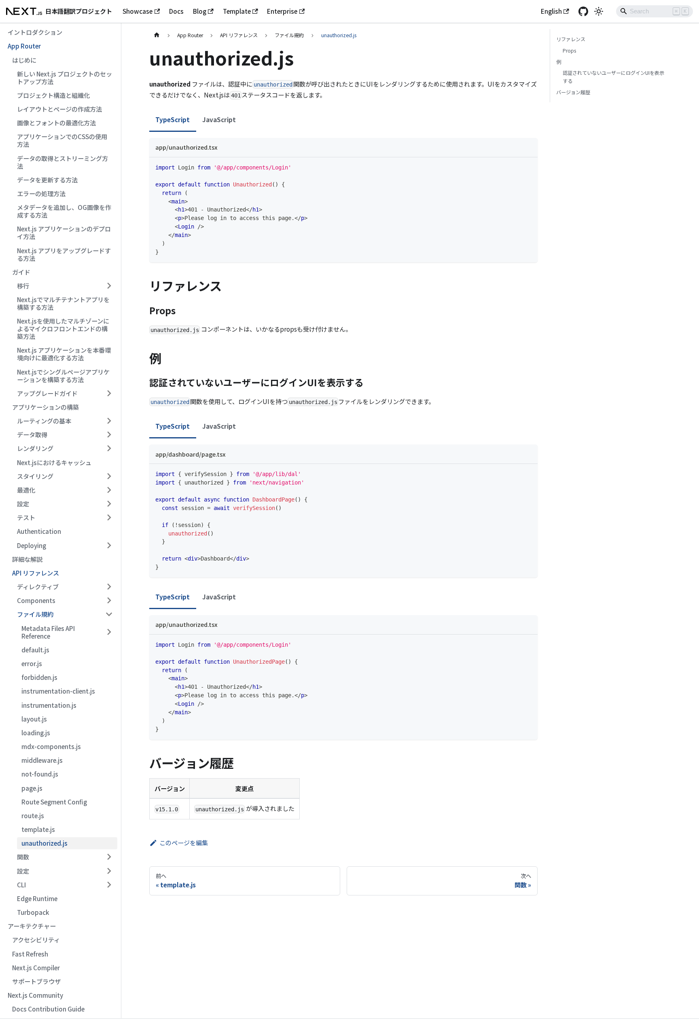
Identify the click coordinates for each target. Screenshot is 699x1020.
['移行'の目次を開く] (108, 285)
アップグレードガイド (47, 393)
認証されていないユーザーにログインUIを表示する (613, 77)
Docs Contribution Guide (48, 1008)
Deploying (31, 545)
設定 (23, 503)
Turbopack (33, 912)
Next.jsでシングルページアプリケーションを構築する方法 (63, 375)
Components (36, 600)
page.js (31, 787)
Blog (199, 10)
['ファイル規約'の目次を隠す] (108, 614)
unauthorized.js (44, 842)
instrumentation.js (48, 704)
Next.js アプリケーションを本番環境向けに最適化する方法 (64, 353)
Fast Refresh (30, 953)
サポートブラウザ (36, 981)
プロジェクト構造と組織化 (53, 95)
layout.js (34, 718)
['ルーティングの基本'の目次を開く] (108, 421)
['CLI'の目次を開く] (108, 884)
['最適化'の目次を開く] (108, 490)
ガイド (21, 271)
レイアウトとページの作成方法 (59, 108)
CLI (21, 884)
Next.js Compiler (36, 967)
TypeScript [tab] (172, 119)
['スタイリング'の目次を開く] (108, 476)
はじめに (24, 59)
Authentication (39, 531)
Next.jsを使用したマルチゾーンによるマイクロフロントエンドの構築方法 (63, 328)
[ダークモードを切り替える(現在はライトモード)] (599, 11)
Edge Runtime (37, 898)
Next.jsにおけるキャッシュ (54, 462)
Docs (176, 10)
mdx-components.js (51, 746)
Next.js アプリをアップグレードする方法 (64, 254)
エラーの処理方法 (41, 193)
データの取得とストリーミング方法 (62, 162)
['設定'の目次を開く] (108, 503)
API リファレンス (35, 572)
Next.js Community (35, 994)
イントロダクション (35, 32)
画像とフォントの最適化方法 (56, 122)
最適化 (26, 489)
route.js (32, 815)
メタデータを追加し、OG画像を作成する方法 (64, 211)
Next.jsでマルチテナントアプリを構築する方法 (63, 303)
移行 (23, 285)
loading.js (35, 732)
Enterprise (282, 10)
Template (237, 10)
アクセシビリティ (36, 939)
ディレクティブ (38, 586)
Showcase (138, 10)
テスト (26, 517)
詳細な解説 (27, 558)
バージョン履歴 (573, 92)
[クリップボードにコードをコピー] (528, 166)
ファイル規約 (35, 613)
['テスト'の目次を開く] (108, 518)
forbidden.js (39, 677)
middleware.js (42, 759)
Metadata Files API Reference (48, 632)
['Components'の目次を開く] (108, 601)
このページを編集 (183, 842)
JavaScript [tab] (219, 119)
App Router (24, 45)
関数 (23, 856)
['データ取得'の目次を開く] (108, 435)
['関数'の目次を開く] (108, 857)
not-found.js (39, 773)
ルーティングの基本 (44, 420)
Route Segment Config (54, 801)
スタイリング (35, 476)
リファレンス (570, 39)
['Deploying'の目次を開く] (108, 545)
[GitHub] (583, 11)
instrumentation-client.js (58, 690)
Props (569, 50)
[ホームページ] (156, 35)
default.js (35, 649)
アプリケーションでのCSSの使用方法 (62, 140)
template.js (38, 829)
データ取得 (32, 434)
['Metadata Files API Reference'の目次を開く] (108, 632)
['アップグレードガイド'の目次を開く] (108, 393)
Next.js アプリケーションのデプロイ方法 (64, 232)
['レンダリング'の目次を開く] (108, 448)
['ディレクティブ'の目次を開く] (108, 586)
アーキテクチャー (32, 925)
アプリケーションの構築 (45, 406)
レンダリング (35, 448)
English (551, 10)
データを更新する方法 (47, 179)
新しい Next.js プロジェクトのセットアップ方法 (64, 77)
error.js (31, 663)
